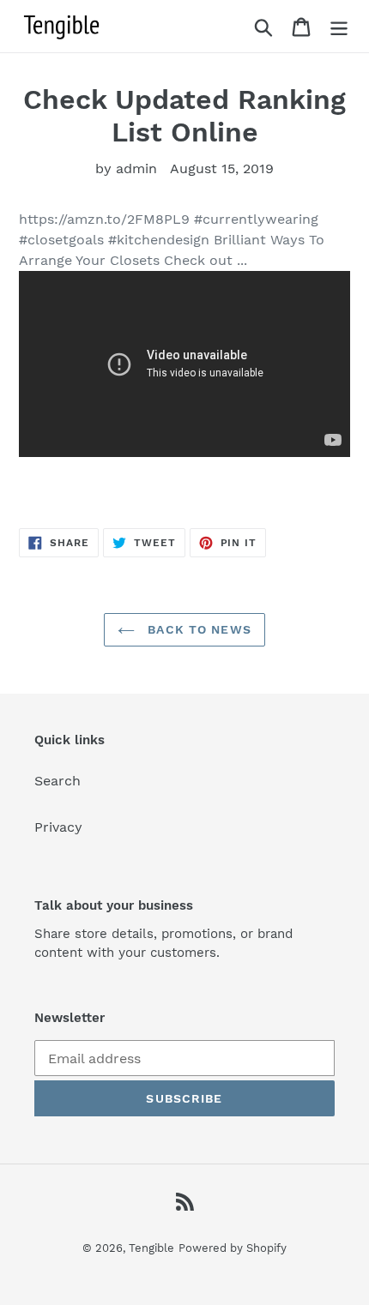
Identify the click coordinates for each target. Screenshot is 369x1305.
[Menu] (339, 26)
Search (57, 781)
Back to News (197, 629)
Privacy (58, 827)
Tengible (151, 1248)
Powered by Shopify (232, 1248)
